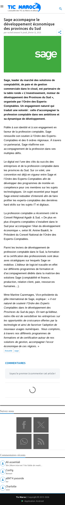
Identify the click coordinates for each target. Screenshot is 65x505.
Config (9, 470)
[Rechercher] (60, 9)
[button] (59, 32)
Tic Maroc (21, 497)
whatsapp (24, 441)
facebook (24, 425)
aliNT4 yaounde (15, 478)
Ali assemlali (13, 462)
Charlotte (11, 486)
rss (41, 441)
